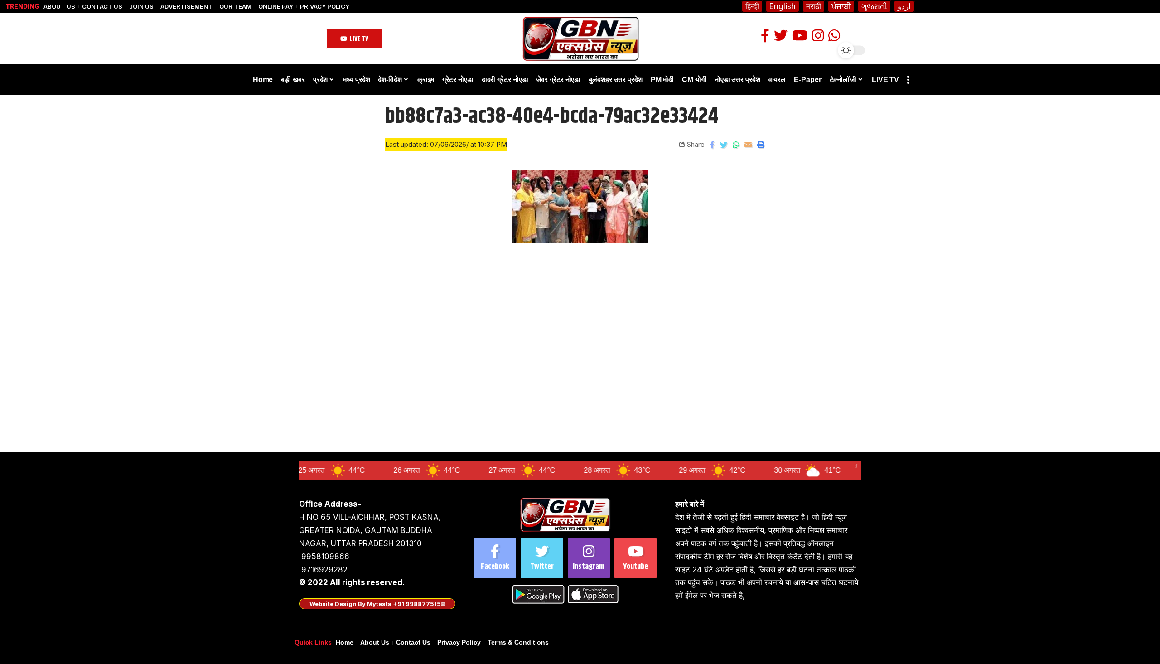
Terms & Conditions (518, 642)
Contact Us (102, 6)
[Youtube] (635, 558)
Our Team (235, 6)
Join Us (141, 6)
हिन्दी (752, 6)
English (782, 6)
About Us (59, 6)
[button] (354, 39)
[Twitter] (541, 558)
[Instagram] (589, 558)
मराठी (813, 6)
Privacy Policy (324, 6)
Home (344, 642)
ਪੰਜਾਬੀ (841, 6)
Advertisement (186, 6)
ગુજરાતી (874, 6)
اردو (904, 6)
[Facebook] (495, 558)
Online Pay (275, 6)
